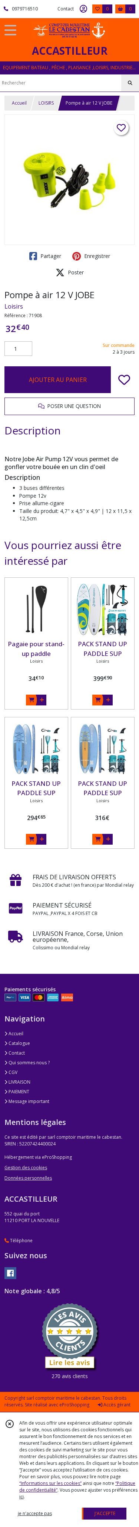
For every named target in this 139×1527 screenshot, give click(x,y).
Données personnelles (28, 1178)
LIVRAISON (18, 1082)
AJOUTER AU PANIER (58, 380)
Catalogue (18, 1043)
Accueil (19, 103)
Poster (75, 272)
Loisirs (13, 306)
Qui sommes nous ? (28, 1062)
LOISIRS (46, 103)
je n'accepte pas (35, 1513)
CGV (12, 1072)
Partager (50, 255)
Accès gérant (116, 1405)
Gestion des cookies (25, 1167)
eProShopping (74, 1405)
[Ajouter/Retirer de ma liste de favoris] (124, 379)
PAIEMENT (18, 1091)
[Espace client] (83, 9)
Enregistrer (96, 255)
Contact (65, 9)
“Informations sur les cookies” (50, 1483)
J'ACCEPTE (105, 1513)
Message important (28, 1101)
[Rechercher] (130, 83)
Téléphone (21, 1240)
